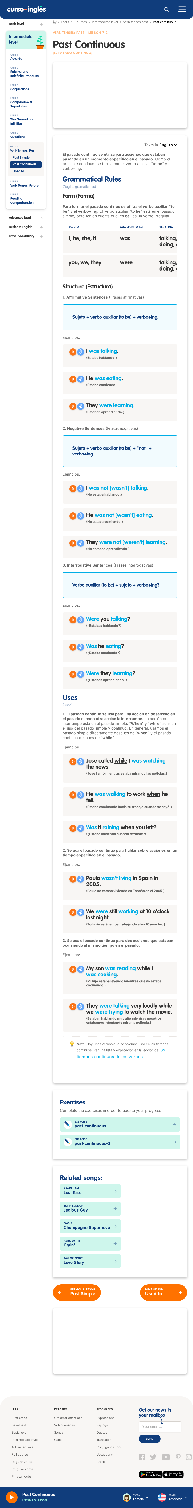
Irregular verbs (22, 1469)
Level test (19, 1425)
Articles (101, 1462)
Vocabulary (104, 1454)
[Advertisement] (120, 95)
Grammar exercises (68, 1418)
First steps (19, 1418)
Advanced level (23, 1447)
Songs (58, 1432)
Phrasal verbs (22, 1476)
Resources (104, 1409)
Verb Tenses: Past (69, 32)
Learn (16, 1409)
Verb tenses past (135, 22)
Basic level (19, 1432)
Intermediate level (105, 22)
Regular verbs (22, 1462)
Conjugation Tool (108, 1447)
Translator (103, 1440)
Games (59, 1440)
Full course (20, 1454)
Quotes (101, 1432)
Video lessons (64, 1425)
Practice (61, 1409)
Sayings (102, 1425)
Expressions (105, 1418)
